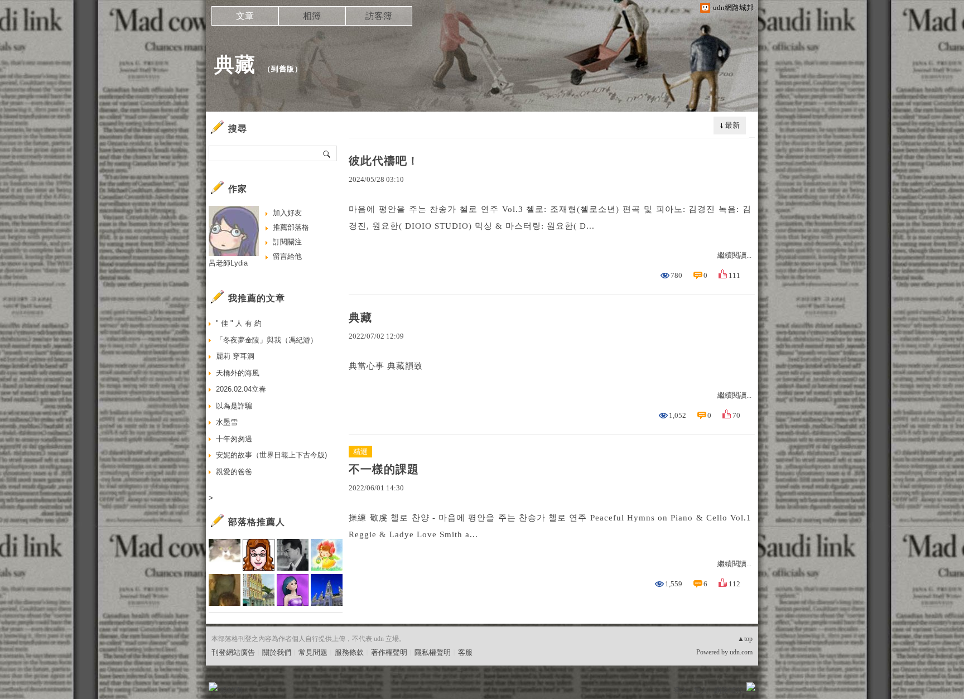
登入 (680, 690)
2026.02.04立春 (241, 389)
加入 (700, 690)
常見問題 (312, 652)
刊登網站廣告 (233, 652)
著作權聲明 (389, 652)
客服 (465, 652)
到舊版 (283, 69)
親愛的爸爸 (234, 471)
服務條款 (349, 652)
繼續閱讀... (734, 255)
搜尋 (327, 153)
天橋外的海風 (237, 373)
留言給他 (287, 256)
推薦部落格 (291, 227)
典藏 (235, 64)
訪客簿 (378, 16)
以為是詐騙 (234, 406)
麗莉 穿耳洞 (235, 356)
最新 (732, 125)
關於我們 (276, 652)
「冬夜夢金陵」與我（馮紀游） (266, 340)
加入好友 (287, 213)
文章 (245, 16)
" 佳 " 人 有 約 (239, 323)
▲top (745, 639)
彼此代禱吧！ (384, 161)
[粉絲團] (213, 686)
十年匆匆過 (234, 439)
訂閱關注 (287, 242)
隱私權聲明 (432, 652)
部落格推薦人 (256, 522)
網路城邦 (728, 690)
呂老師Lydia (228, 263)
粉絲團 (231, 690)
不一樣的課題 (384, 469)
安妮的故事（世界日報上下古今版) (271, 455)
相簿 (312, 16)
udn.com (741, 652)
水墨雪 (227, 422)
